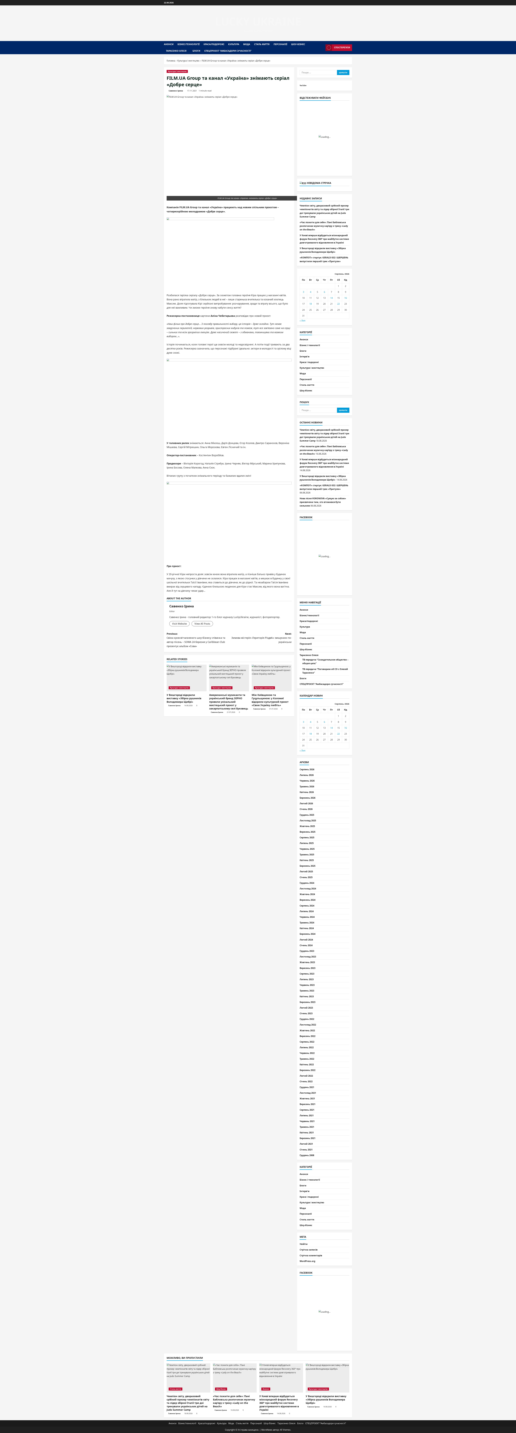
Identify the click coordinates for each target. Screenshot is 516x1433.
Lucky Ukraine (258, 21)
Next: (261, 638)
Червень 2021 (307, 1121)
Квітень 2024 (307, 928)
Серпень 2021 (307, 1109)
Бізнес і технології (310, 345)
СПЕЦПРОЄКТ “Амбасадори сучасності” (227, 50)
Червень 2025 (307, 848)
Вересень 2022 (307, 1036)
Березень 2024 (307, 933)
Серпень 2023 (307, 973)
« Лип (302, 320)
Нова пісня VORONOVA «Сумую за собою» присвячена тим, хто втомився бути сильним (323, 502)
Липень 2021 (307, 1115)
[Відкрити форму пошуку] (322, 47)
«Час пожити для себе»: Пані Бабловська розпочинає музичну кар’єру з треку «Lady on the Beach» (324, 226)
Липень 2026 (307, 775)
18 (310, 303)
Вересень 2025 (307, 831)
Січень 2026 (306, 809)
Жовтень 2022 (307, 1030)
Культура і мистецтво (177, 71)
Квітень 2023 (307, 996)
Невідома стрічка (319, 183)
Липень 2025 (307, 843)
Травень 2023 (307, 990)
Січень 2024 (306, 945)
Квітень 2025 (307, 860)
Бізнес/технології (189, 44)
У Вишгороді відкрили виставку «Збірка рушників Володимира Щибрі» (184, 698)
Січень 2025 (306, 877)
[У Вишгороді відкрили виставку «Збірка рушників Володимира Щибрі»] (187, 678)
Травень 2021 (307, 1126)
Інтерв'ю (304, 356)
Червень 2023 (307, 985)
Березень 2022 (307, 1070)
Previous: (196, 640)
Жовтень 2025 (307, 826)
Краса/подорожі (214, 44)
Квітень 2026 (307, 792)
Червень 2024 (307, 916)
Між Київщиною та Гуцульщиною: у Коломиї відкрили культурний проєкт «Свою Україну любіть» (270, 700)
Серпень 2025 (307, 837)
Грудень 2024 (307, 882)
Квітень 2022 (307, 1064)
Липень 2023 (307, 979)
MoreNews (266, 1429)
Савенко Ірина (176, 90)
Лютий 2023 (306, 1007)
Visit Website (179, 623)
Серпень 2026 (307, 769)
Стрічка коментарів (311, 1255)
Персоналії (280, 44)
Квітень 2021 (307, 1132)
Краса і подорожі (309, 362)
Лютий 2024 (306, 939)
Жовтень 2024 (307, 894)
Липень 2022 (307, 1047)
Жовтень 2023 (307, 962)
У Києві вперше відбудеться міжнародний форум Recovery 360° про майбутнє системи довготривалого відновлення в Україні (324, 239)
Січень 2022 (306, 1081)
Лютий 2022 (306, 1075)
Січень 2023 (306, 1013)
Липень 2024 (307, 911)
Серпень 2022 (307, 1041)
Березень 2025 (307, 865)
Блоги (196, 50)
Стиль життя (262, 44)
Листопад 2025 (308, 820)
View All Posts (202, 623)
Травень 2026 (307, 786)
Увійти (304, 1244)
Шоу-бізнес (298, 44)
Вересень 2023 (307, 968)
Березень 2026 (307, 797)
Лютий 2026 (306, 803)
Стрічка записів (309, 1249)
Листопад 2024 (308, 888)
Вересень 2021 (307, 1104)
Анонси (168, 44)
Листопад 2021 (308, 1092)
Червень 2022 (307, 1053)
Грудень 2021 (307, 1087)
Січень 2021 (306, 1149)
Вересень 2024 (307, 899)
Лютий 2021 (306, 1143)
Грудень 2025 (307, 814)
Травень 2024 (307, 922)
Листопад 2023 (308, 956)
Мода (246, 44)
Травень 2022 (307, 1058)
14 (331, 297)
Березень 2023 (307, 1002)
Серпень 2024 (307, 905)
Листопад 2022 (308, 1024)
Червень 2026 (307, 780)
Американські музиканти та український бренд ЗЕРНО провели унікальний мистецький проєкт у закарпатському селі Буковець (228, 701)
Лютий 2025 (306, 871)
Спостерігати (342, 47)
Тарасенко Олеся (176, 50)
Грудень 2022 (307, 1019)
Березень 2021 (307, 1138)
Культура (233, 44)
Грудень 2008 (307, 1155)
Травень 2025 (307, 854)
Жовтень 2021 (307, 1098)
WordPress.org (307, 1261)
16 (345, 297)
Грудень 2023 (307, 951)
